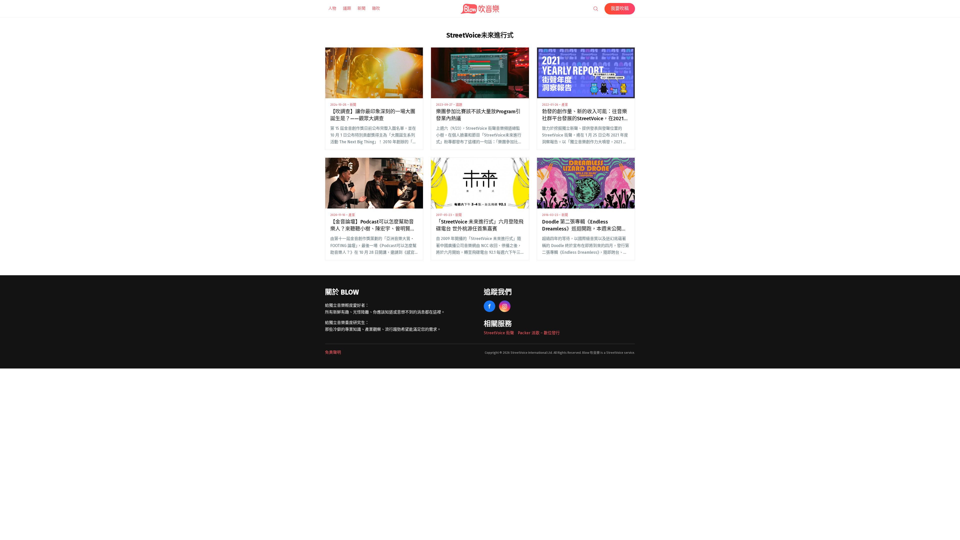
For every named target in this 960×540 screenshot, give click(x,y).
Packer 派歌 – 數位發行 (539, 332)
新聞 (362, 8)
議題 (347, 8)
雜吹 (376, 8)
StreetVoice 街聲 (499, 332)
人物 (332, 8)
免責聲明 (333, 352)
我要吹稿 (620, 8)
